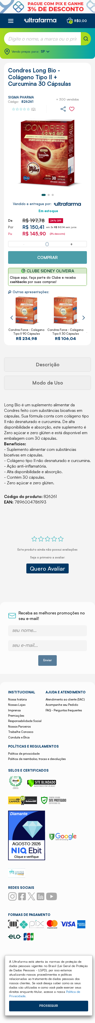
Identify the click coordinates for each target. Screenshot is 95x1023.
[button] (44, 195)
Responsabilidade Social (25, 721)
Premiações (16, 715)
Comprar (47, 257)
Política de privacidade (24, 753)
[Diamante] (26, 836)
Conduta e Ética (19, 737)
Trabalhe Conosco (20, 732)
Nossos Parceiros (19, 726)
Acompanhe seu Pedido (62, 705)
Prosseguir (48, 1006)
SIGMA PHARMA (21, 97)
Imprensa (14, 710)
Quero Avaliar (47, 568)
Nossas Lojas (16, 705)
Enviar (47, 660)
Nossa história (17, 699)
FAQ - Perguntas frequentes (64, 710)
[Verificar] (41, 785)
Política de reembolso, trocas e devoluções (37, 759)
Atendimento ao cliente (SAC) (65, 699)
